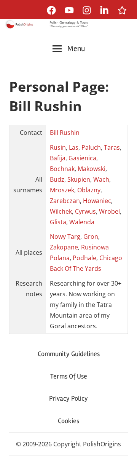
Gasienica (82, 158)
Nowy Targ (65, 236)
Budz (57, 179)
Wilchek (61, 211)
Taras (112, 147)
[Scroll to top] (123, 451)
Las (73, 147)
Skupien (78, 179)
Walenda (81, 222)
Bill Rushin (65, 132)
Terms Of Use (68, 376)
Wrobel (109, 211)
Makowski (91, 169)
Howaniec (97, 201)
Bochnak (62, 169)
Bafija (57, 158)
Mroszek (62, 190)
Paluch (91, 147)
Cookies (68, 421)
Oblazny (88, 190)
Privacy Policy (68, 398)
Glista (58, 222)
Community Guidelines (69, 354)
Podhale (84, 258)
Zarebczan (65, 201)
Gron (90, 236)
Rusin (58, 147)
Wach (101, 179)
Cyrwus (85, 211)
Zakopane (64, 247)
